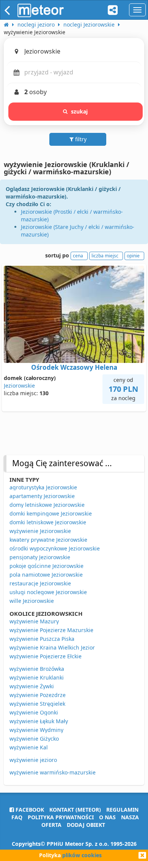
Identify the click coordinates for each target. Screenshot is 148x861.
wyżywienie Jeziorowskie (40, 531)
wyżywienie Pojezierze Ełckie (45, 656)
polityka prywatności (61, 817)
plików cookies (82, 855)
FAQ (16, 817)
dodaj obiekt (86, 824)
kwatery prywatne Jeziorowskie (48, 539)
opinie (133, 255)
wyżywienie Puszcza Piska (41, 638)
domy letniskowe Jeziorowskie (47, 504)
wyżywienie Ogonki (33, 712)
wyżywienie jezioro (33, 759)
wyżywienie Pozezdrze (37, 695)
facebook (29, 809)
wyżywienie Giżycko (34, 738)
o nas (107, 817)
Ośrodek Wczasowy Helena (74, 367)
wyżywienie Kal (28, 747)
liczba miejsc (104, 255)
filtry (80, 139)
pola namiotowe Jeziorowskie (46, 574)
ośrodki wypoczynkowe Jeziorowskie (54, 548)
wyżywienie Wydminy (36, 729)
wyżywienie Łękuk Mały (38, 721)
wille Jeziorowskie (31, 600)
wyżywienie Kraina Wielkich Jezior (52, 647)
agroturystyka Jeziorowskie (43, 487)
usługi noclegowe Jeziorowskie (48, 592)
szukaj (79, 111)
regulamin (122, 809)
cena (78, 255)
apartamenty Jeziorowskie (42, 496)
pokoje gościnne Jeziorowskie (46, 565)
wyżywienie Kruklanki (36, 677)
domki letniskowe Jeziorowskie (47, 522)
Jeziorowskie (19, 385)
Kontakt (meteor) (75, 809)
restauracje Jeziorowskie (40, 583)
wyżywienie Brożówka (36, 668)
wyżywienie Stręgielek (37, 703)
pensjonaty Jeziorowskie (39, 557)
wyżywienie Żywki (31, 686)
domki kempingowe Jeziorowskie (50, 513)
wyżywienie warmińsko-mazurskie (52, 772)
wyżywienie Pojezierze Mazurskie (51, 630)
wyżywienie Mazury (34, 621)
